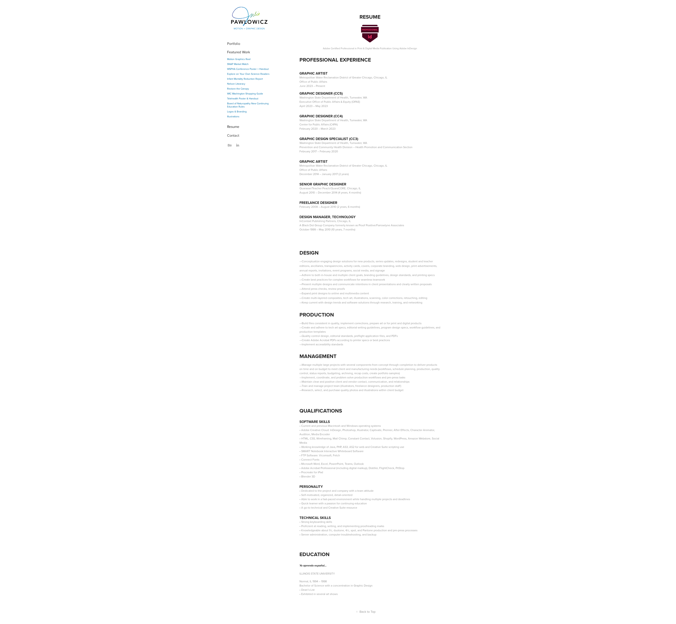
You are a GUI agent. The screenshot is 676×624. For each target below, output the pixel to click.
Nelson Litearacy (236, 83)
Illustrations (233, 116)
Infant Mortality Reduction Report (245, 79)
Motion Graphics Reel (239, 59)
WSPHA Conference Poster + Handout (248, 69)
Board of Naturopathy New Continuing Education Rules (248, 105)
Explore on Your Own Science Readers (248, 74)
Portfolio (233, 43)
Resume (233, 126)
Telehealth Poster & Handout (242, 98)
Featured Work (238, 52)
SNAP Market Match (238, 64)
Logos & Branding (237, 111)
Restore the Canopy (238, 88)
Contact (233, 135)
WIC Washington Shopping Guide (245, 93)
